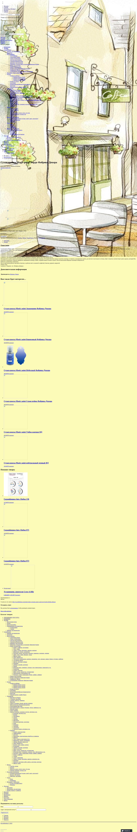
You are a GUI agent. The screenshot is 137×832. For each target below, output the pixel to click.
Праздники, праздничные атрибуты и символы (26, 736)
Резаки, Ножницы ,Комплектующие (20, 68)
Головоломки (13, 627)
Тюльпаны (16, 727)
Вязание (6, 796)
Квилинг (6, 141)
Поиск (17, 14)
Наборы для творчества (13, 51)
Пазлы (8, 623)
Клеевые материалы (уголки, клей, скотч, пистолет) (24, 118)
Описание (6, 240)
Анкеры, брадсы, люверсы (17, 93)
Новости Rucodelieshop (6, 611)
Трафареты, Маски (15, 70)
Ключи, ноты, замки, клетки (21, 744)
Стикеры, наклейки (15, 91)
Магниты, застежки (15, 776)
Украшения (10, 88)
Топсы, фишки (14, 103)
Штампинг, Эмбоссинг (13, 128)
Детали (6, 242)
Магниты (12, 121)
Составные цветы (18, 660)
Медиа (9, 107)
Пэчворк (6, 143)
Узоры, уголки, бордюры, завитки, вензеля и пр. (26, 759)
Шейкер (15, 737)
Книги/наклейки (11, 624)
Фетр (11, 124)
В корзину (3, 236)
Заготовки (13, 83)
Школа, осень (17, 656)
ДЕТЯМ (6, 48)
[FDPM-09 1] (11, 225)
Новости (6, 819)
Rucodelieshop (7, 157)
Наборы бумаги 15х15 (19, 77)
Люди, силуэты (17, 749)
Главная (6, 7)
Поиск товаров (5, 34)
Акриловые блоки (15, 57)
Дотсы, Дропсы (14, 110)
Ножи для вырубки (15, 65)
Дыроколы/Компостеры (16, 61)
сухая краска (41, 238)
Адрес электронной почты (8, 809)
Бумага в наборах (15, 75)
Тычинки (15, 726)
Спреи (12, 115)
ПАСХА (15, 734)
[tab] (70, 240)
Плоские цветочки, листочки (21, 722)
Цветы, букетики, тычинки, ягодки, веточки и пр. (23, 104)
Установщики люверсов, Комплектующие (21, 71)
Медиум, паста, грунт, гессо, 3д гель (20, 113)
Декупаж (6, 135)
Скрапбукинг (7, 50)
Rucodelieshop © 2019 (6, 823)
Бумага (9, 74)
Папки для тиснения (15, 67)
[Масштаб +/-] (6, 829)
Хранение (9, 53)
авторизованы (14, 608)
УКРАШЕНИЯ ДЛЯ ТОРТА (11, 617)
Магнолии (16, 720)
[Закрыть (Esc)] (1, 829)
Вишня (15, 714)
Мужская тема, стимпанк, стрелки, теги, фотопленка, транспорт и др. (32, 667)
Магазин (6, 6)
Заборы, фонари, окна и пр (20, 742)
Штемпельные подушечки (17, 134)
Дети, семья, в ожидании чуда (21, 739)
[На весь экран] (4, 829)
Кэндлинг (6, 147)
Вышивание (7, 794)
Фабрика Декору (14, 274)
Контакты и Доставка (9, 9)
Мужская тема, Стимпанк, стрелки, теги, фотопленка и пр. (29, 752)
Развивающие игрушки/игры (15, 626)
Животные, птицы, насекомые (21, 652)
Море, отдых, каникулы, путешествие (23, 750)
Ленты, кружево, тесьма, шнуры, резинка (21, 95)
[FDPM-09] (20, 207)
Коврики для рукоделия (16, 63)
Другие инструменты (16, 60)
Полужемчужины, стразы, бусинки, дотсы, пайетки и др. (25, 100)
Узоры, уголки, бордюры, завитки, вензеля (24, 650)
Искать (3, 35)
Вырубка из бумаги (15, 90)
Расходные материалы (13, 117)
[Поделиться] (2, 829)
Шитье (5, 151)
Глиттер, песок (14, 108)
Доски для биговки (15, 58)
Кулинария (16, 746)
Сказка (15, 756)
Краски (12, 111)
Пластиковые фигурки (16, 98)
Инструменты (11, 54)
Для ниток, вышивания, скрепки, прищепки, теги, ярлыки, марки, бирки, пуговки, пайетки (38, 659)
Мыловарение (7, 144)
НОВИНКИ (7, 47)
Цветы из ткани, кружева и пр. (21, 729)
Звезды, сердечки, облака (20, 662)
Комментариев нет (6, 167)
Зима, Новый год (18, 657)
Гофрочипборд (17, 733)
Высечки (12, 94)
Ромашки (15, 724)
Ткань (8, 123)
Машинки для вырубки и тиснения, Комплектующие (24, 64)
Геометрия (16, 669)
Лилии (15, 717)
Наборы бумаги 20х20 (19, 78)
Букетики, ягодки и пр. (19, 713)
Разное (15, 666)
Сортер (12, 629)
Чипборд (12, 105)
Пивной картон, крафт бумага (18, 87)
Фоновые (15, 663)
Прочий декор (14, 101)
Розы (14, 723)
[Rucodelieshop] (10, 32)
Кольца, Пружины (15, 120)
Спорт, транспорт (18, 757)
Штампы (12, 133)
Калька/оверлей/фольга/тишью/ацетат (20, 84)
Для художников (8, 150)
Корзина (6, 10)
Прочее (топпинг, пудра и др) (18, 114)
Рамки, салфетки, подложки (20, 647)
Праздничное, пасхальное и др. (21, 673)
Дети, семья (16, 649)
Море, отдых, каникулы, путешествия (23, 672)
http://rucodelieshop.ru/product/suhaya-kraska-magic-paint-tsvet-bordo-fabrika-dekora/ (34, 602)
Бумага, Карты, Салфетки (14, 137)
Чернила (12, 131)
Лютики (15, 719)
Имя (2, 806)
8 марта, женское (17, 670)
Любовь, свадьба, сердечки (20, 664)
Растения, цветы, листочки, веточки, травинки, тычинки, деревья (31, 653)
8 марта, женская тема (19, 732)
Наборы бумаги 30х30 (19, 80)
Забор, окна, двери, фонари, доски (22, 654)
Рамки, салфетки (17, 754)
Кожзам (12, 125)
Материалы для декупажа (14, 140)
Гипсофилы (16, 716)
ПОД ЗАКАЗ (13, 55)
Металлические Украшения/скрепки (20, 97)
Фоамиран (13, 127)
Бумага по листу (14, 81)
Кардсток (12, 85)
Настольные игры (12, 622)
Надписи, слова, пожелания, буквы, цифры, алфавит (27, 674)
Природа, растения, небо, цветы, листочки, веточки (27, 762)
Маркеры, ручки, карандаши (14, 73)
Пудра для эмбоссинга (16, 130)
